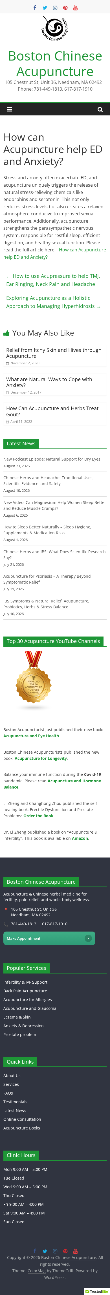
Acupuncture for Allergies (27, 999)
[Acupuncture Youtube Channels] (33, 654)
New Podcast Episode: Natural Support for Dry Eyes (51, 459)
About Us (12, 1075)
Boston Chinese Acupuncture (55, 63)
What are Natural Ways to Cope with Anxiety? (49, 382)
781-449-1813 (23, 923)
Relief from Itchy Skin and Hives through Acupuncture (54, 353)
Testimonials (15, 1101)
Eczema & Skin (17, 1017)
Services (11, 1084)
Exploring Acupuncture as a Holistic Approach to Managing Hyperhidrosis (53, 301)
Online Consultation (22, 1119)
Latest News (14, 1110)
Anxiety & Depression (23, 1025)
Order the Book (38, 815)
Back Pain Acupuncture (25, 990)
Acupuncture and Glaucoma (29, 1008)
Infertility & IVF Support (25, 982)
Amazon (80, 838)
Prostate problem (19, 1034)
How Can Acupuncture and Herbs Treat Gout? (52, 411)
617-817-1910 (54, 923)
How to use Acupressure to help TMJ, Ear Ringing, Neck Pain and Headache (53, 280)
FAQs (8, 1093)
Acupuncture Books (21, 1128)
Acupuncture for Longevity (41, 758)
